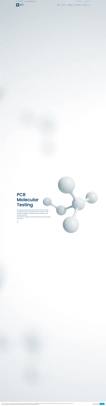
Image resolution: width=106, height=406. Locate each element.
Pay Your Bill (78, 5)
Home (58, 5)
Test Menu (69, 5)
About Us (63, 5)
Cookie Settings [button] (96, 403)
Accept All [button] (102, 403)
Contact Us (84, 5)
